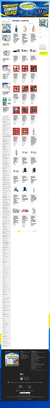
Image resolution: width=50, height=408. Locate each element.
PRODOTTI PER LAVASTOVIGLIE (5, 203)
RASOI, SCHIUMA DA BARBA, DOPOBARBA (6, 236)
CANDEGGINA (5, 161)
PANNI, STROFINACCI (6, 134)
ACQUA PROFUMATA (5, 294)
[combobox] (33, 23)
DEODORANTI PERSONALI (5, 217)
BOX (3, 296)
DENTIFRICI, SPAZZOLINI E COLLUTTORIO (5, 208)
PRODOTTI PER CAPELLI (5, 130)
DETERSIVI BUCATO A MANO (6, 200)
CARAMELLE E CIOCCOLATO (5, 248)
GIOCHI (4, 258)
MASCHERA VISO (6, 299)
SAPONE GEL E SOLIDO (5, 126)
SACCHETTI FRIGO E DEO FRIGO (6, 310)
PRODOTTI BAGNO (6, 215)
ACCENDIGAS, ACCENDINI (5, 229)
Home (21, 16)
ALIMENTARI (5, 194)
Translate (28, 394)
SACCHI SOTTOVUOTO (5, 346)
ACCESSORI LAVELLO (5, 149)
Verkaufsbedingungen (24, 357)
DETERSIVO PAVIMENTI (5, 178)
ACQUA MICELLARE (6, 267)
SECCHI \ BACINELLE (6, 119)
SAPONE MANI (5, 117)
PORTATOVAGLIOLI (6, 305)
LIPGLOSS (4, 340)
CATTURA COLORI (6, 166)
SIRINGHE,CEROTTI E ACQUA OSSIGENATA (6, 141)
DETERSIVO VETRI (6, 175)
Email (40, 32)
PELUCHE (4, 329)
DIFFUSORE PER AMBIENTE (5, 315)
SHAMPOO (4, 284)
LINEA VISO (5, 276)
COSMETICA (5, 192)
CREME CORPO (5, 342)
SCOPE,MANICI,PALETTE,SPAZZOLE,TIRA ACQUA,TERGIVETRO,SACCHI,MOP (7, 136)
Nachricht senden (43, 53)
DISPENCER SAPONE (6, 289)
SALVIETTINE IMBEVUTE (5, 168)
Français (28, 390)
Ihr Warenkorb (31, 16)
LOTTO (4, 264)
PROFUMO (4, 260)
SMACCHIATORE (5, 116)
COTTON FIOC (5, 238)
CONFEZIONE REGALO (5, 262)
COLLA (4, 318)
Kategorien (22, 354)
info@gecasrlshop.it (40, 396)
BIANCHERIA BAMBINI (5, 337)
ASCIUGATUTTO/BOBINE (7, 186)
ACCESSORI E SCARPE (5, 308)
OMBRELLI (4, 327)
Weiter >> (35, 231)
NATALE (4, 279)
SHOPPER (4, 331)
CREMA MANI (5, 287)
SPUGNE (4, 132)
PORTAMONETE (5, 245)
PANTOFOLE (5, 321)
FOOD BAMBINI (5, 332)
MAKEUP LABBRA (6, 272)
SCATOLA (4, 303)
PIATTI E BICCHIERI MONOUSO (6, 155)
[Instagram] (22, 374)
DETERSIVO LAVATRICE (5, 122)
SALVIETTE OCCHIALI (6, 343)
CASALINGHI (5, 160)
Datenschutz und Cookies (25, 356)
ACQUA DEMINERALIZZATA (6, 302)
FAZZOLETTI (5, 138)
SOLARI (4, 320)
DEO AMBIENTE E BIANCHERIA (6, 164)
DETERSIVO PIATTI (6, 128)
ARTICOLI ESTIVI (5, 256)
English (24, 390)
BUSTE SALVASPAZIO (5, 253)
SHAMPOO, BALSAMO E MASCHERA (5, 196)
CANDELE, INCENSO (6, 221)
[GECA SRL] (25, 9)
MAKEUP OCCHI (5, 271)
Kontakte (45, 16)
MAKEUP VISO (5, 274)
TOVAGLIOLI (5, 153)
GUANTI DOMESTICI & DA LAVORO (6, 205)
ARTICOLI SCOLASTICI (5, 227)
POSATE (4, 281)
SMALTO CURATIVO (6, 298)
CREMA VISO (5, 277)
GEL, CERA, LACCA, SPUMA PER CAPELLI (6, 211)
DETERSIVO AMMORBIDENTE (5, 158)
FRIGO (4, 312)
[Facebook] (21, 374)
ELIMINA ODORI (5, 286)
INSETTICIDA (5, 240)
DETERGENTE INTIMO (6, 182)
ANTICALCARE (5, 173)
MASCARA (4, 269)
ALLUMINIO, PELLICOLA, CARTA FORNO (6, 223)
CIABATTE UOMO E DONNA (6, 250)
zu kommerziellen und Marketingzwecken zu (43, 48)
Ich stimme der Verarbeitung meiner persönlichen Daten (43, 47)
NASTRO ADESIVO (6, 316)
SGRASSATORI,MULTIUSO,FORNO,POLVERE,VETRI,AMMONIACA (7, 123)
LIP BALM (4, 266)
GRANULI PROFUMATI (5, 292)
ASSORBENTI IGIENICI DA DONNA (6, 184)
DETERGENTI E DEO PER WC (6, 180)
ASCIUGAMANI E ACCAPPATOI (5, 324)
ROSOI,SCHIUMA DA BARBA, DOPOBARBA (6, 232)
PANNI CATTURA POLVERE (6, 144)
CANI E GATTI (5, 219)
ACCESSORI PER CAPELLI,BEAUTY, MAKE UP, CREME (6, 242)
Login (26, 16)
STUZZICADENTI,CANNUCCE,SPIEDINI (7, 190)
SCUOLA (4, 334)
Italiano (32, 390)
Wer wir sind (39, 16)
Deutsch (20, 390)
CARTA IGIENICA (5, 151)
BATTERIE (4, 255)
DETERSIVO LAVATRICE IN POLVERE (5, 171)
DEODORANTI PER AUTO (6, 189)
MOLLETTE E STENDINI (5, 147)
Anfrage (40, 36)
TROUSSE (4, 282)
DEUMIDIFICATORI (6, 338)
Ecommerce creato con (25, 398)
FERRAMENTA (5, 326)
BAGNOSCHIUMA (6, 213)
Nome (40, 29)
